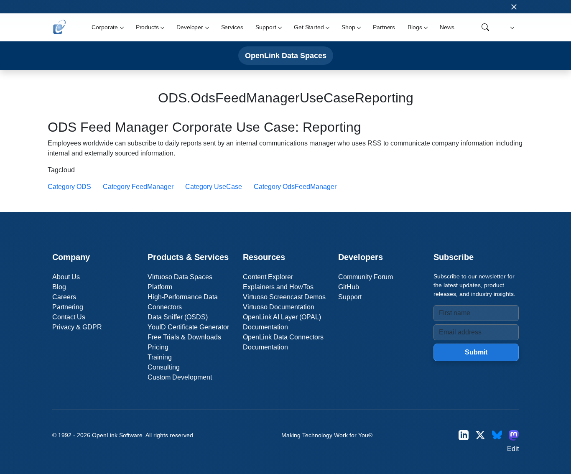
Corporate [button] (105, 27)
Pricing (158, 347)
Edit (513, 448)
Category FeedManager (138, 186)
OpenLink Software (117, 435)
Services (232, 27)
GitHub (348, 287)
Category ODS (69, 186)
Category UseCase (213, 186)
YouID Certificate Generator (188, 327)
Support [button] (265, 27)
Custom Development (180, 377)
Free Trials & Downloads (184, 337)
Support (350, 297)
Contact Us (68, 317)
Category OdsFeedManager (295, 186)
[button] (511, 27)
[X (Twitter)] (480, 435)
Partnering (67, 307)
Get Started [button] (309, 27)
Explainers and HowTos (278, 287)
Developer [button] (189, 27)
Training (160, 357)
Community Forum (365, 276)
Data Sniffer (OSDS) (178, 317)
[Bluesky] (497, 435)
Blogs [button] (415, 27)
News (447, 27)
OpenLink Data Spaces (285, 55)
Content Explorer (268, 276)
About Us (66, 276)
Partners (384, 27)
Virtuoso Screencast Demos (284, 297)
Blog (59, 287)
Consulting (164, 367)
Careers (64, 297)
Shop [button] (348, 27)
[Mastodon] (514, 435)
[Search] (485, 27)
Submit (476, 352)
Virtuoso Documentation (278, 307)
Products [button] (147, 27)
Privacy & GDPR (77, 327)
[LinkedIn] (464, 435)
